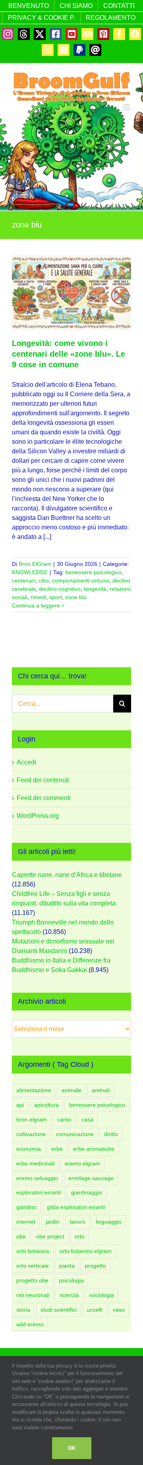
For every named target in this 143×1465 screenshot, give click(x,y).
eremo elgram (82, 1163)
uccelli (94, 1309)
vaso (119, 1309)
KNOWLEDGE (30, 572)
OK (71, 1448)
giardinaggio (86, 1192)
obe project (50, 1236)
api (20, 1105)
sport (55, 597)
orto (80, 1236)
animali (101, 1090)
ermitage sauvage (91, 1178)
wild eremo (30, 1324)
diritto (111, 1134)
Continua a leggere (36, 605)
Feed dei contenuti (43, 780)
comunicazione (75, 1134)
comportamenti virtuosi (80, 580)
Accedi (26, 762)
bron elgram (31, 1119)
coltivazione (31, 1134)
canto (64, 1119)
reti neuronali (32, 1295)
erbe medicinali (35, 1163)
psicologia (71, 1280)
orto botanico (32, 1251)
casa (87, 1119)
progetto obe (32, 1280)
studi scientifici (59, 1309)
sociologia (101, 1295)
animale (71, 1090)
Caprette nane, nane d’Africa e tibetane (67, 874)
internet (25, 1222)
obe (21, 1236)
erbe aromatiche (93, 1149)
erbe (57, 1149)
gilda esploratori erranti (76, 1207)
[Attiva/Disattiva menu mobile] (127, 107)
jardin (53, 1222)
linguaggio (109, 1222)
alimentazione (33, 1090)
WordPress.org (38, 815)
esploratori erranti (38, 1192)
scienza (69, 1295)
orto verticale (32, 1266)
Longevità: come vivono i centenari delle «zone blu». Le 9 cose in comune (68, 354)
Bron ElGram (35, 564)
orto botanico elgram (86, 1251)
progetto (95, 1266)
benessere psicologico (94, 572)
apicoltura (46, 1105)
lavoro (77, 1222)
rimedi (38, 597)
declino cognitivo (60, 589)
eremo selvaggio (37, 1178)
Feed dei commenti (44, 798)
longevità (95, 589)
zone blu (76, 597)
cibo (44, 580)
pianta (67, 1266)
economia (28, 1149)
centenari (23, 580)
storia (23, 1309)
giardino (26, 1207)
